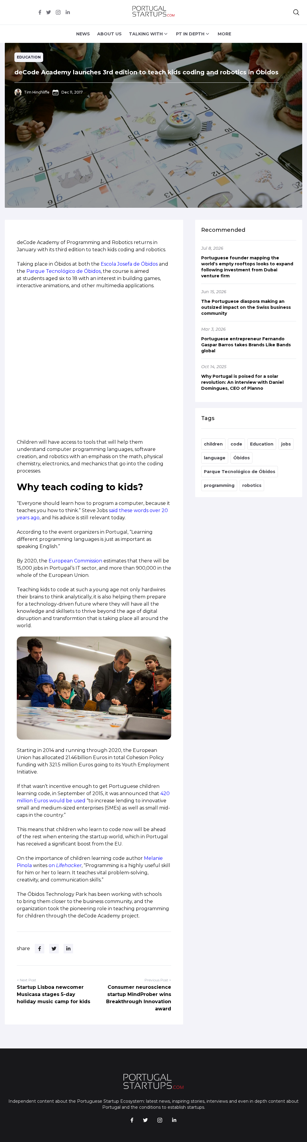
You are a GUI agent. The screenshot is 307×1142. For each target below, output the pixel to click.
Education (29, 57)
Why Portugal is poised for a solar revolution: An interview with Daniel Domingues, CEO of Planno (242, 382)
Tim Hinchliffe (36, 92)
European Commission (75, 561)
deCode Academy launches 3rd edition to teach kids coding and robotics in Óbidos (146, 72)
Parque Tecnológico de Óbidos (63, 271)
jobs (286, 444)
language (214, 458)
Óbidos (241, 458)
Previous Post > (158, 980)
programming (219, 485)
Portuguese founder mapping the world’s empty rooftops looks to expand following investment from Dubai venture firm (247, 267)
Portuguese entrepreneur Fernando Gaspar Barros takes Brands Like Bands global (246, 344)
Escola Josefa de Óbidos (129, 264)
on (65, 865)
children (213, 444)
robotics (251, 485)
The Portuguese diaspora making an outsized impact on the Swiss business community (246, 307)
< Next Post (26, 980)
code (236, 444)
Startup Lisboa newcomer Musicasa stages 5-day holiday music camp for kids (53, 994)
